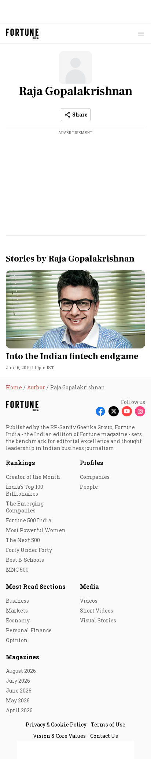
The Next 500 (23, 540)
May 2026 (18, 700)
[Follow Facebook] (100, 411)
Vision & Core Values (59, 735)
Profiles (91, 462)
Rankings (20, 462)
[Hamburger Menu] (140, 33)
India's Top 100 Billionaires (24, 490)
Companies (95, 476)
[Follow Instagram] (140, 411)
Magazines (22, 657)
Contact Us (104, 735)
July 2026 (18, 680)
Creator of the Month (33, 476)
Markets (17, 610)
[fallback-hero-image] (75, 309)
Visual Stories (98, 620)
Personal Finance (29, 630)
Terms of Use (108, 724)
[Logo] (22, 33)
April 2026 (19, 710)
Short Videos (96, 610)
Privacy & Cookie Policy (56, 724)
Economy (18, 620)
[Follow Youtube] (127, 411)
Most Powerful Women (36, 530)
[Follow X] (113, 411)
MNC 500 (17, 569)
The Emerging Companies (25, 507)
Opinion (16, 640)
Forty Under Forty (29, 549)
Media (89, 586)
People (89, 486)
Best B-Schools (25, 559)
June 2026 (19, 690)
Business (17, 600)
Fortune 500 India (28, 520)
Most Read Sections (36, 586)
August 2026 (21, 670)
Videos (88, 600)
